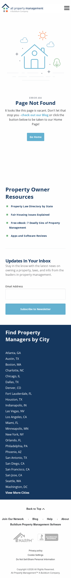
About (65, 519)
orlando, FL (13, 440)
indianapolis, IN (16, 405)
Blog (35, 519)
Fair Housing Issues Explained (30, 214)
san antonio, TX (16, 458)
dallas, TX (12, 382)
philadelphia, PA (16, 446)
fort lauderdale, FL (18, 394)
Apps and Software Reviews (29, 235)
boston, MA (13, 365)
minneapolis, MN (16, 429)
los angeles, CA (16, 417)
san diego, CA (14, 464)
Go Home (36, 137)
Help (50, 519)
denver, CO (13, 388)
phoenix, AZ (13, 452)
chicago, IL (12, 376)
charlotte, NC (14, 370)
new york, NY (14, 434)
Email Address (14, 286)
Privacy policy (35, 550)
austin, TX (12, 359)
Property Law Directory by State (32, 206)
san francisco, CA (17, 469)
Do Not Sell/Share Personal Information (35, 559)
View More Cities (17, 493)
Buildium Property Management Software (35, 524)
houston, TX (13, 399)
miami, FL (11, 423)
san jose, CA (13, 475)
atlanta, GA (13, 353)
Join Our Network (13, 519)
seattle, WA (13, 481)
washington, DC (16, 487)
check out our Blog (35, 115)
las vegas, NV (14, 411)
